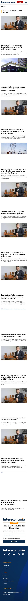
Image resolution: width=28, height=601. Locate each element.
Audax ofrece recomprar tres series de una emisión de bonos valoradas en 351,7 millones (13, 377)
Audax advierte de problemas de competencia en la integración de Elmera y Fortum (12, 131)
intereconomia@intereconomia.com (12, 592)
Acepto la (12, 538)
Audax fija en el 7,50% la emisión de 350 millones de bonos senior (13, 335)
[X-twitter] (5, 554)
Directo (20, 2)
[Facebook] (9, 554)
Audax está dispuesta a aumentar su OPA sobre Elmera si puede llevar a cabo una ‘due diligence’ (13, 171)
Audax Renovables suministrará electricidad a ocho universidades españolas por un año (12, 460)
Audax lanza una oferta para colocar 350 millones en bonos (13, 419)
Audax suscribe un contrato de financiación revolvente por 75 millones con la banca (11, 47)
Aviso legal (5, 578)
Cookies (5, 583)
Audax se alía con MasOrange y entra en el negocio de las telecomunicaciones (14, 502)
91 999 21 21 (6, 594)
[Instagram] (19, 554)
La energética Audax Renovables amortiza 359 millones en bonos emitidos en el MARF (12, 297)
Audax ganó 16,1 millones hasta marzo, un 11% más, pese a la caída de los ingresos (13, 254)
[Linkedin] (23, 554)
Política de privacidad (8, 581)
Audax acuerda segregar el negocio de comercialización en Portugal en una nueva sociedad (13, 89)
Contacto (5, 575)
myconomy (6, 565)
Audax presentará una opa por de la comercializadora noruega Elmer (13, 212)
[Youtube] (14, 554)
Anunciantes (6, 568)
